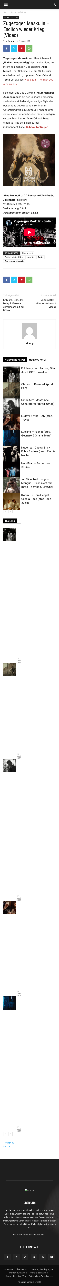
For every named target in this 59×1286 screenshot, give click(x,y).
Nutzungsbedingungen (42, 1269)
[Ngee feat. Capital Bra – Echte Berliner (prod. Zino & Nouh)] (11, 454)
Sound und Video (19, 12)
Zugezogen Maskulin (14, 261)
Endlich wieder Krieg (14, 257)
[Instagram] (16, 1257)
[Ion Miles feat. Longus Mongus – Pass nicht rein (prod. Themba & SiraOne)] (11, 485)
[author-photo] (29, 338)
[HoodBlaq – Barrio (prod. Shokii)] (11, 470)
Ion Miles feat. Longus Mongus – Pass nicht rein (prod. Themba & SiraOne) (37, 483)
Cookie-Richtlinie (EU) (16, 1276)
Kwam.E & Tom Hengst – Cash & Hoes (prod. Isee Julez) (36, 498)
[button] (5, 4)
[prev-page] (5, 511)
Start (5, 12)
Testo (40, 257)
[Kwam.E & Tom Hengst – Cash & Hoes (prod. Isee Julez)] (11, 501)
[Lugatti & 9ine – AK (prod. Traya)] (11, 422)
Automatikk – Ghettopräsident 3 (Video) (46, 303)
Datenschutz (23, 1269)
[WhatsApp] (29, 48)
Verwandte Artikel (15, 359)
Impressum (9, 1269)
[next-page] (11, 511)
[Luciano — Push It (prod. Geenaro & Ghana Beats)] (11, 438)
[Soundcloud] (34, 1257)
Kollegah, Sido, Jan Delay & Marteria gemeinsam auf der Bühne (13, 305)
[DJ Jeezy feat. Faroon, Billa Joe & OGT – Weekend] (11, 375)
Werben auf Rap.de (18, 1272)
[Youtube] (51, 1257)
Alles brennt (27, 253)
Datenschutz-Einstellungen (41, 1276)
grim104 (30, 257)
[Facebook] (6, 48)
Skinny (11, 41)
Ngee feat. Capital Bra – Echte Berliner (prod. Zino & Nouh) (38, 451)
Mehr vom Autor (37, 359)
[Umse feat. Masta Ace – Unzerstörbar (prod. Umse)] (11, 406)
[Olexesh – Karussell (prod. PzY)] (11, 390)
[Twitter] (14, 48)
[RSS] (25, 1257)
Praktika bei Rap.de (39, 1272)
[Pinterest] (21, 48)
